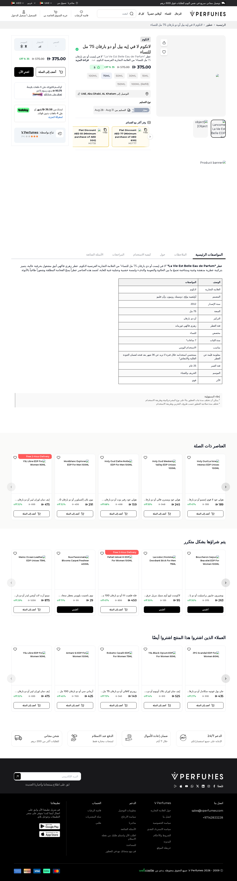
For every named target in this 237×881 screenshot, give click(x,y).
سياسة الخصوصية (162, 822)
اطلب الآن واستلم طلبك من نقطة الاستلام (119, 837)
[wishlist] (15, 457)
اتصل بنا (167, 816)
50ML (119, 75)
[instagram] (208, 786)
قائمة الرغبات (94, 810)
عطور (209, 24)
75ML (106, 75)
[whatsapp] (192, 786)
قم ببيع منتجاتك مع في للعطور (121, 851)
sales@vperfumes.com (207, 810)
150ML (121, 84)
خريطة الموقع (164, 847)
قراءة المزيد (82, 60)
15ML (145, 75)
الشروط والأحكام (162, 835)
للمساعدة (131, 845)
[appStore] (181, 786)
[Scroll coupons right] (150, 136)
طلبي (98, 822)
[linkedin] (203, 786)
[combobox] (46, 3)
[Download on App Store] (41, 834)
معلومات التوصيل (127, 810)
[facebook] (214, 786)
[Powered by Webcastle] (146, 870)
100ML (93, 75)
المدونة (167, 841)
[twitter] (197, 786)
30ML (132, 75)
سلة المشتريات (93, 816)
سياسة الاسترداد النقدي (159, 829)
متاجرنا (132, 822)
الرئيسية (221, 24)
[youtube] (186, 786)
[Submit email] (17, 776)
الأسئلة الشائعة (128, 829)
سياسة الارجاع (128, 816)
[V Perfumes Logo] (208, 14)
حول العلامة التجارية (161, 810)
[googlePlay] (175, 786)
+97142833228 (213, 817)
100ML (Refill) (140, 84)
